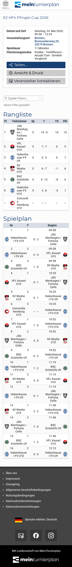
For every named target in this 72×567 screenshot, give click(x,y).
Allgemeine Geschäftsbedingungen (28, 489)
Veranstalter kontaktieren (34, 81)
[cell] (28, 230)
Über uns (11, 473)
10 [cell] (11, 362)
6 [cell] (11, 303)
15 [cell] (11, 436)
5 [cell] (11, 291)
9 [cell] (11, 350)
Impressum (13, 478)
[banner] (37, 5)
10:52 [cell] (52, 319)
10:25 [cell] (52, 273)
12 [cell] (11, 386)
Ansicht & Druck (26, 73)
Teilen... (18, 65)
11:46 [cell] (52, 405)
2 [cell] (11, 248)
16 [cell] (11, 448)
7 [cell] (11, 319)
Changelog (13, 484)
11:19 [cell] (52, 362)
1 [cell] (11, 230)
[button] (23, 98)
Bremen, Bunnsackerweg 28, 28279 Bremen (47, 41)
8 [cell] (11, 331)
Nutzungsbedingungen (20, 495)
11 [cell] (11, 374)
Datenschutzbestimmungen (23, 501)
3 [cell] (11, 261)
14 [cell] (11, 417)
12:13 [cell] (52, 448)
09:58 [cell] (52, 230)
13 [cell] (11, 405)
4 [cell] (11, 273)
